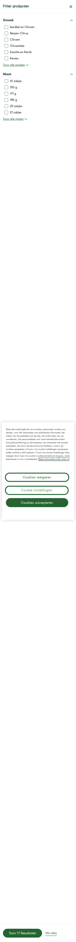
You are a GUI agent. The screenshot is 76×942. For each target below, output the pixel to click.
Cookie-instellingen (36, 490)
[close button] (71, 6)
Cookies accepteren (37, 503)
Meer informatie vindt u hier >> (54, 459)
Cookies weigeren (37, 477)
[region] (38, 471)
